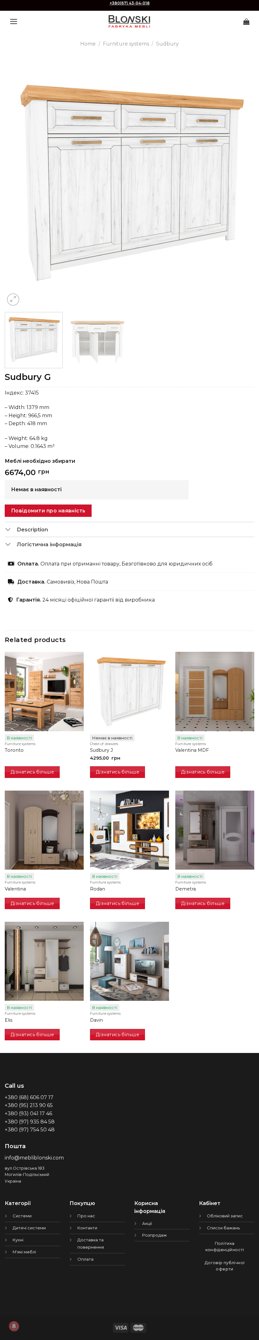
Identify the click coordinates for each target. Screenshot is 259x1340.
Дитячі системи (29, 1227)
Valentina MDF (192, 750)
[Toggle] (10, 530)
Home (88, 44)
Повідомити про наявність (48, 511)
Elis (8, 1020)
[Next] (241, 182)
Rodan (97, 889)
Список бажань (223, 1227)
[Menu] (13, 21)
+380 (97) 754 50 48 (30, 1130)
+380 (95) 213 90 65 (29, 1105)
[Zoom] (13, 299)
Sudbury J (101, 750)
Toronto (14, 750)
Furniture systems (126, 44)
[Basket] (246, 21)
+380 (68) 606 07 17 (29, 1097)
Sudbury (167, 44)
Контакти (87, 1227)
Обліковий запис (225, 1215)
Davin (96, 1020)
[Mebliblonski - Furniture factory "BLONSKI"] (129, 21)
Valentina (15, 889)
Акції (147, 1223)
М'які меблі (24, 1251)
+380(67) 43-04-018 (130, 3)
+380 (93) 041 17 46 (28, 1114)
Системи (22, 1215)
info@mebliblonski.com (34, 1158)
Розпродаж (154, 1235)
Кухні (18, 1239)
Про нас (86, 1215)
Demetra (185, 889)
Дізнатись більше (32, 772)
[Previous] (17, 182)
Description (32, 529)
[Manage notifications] (14, 1326)
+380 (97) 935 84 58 (30, 1122)
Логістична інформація (49, 544)
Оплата (85, 1259)
